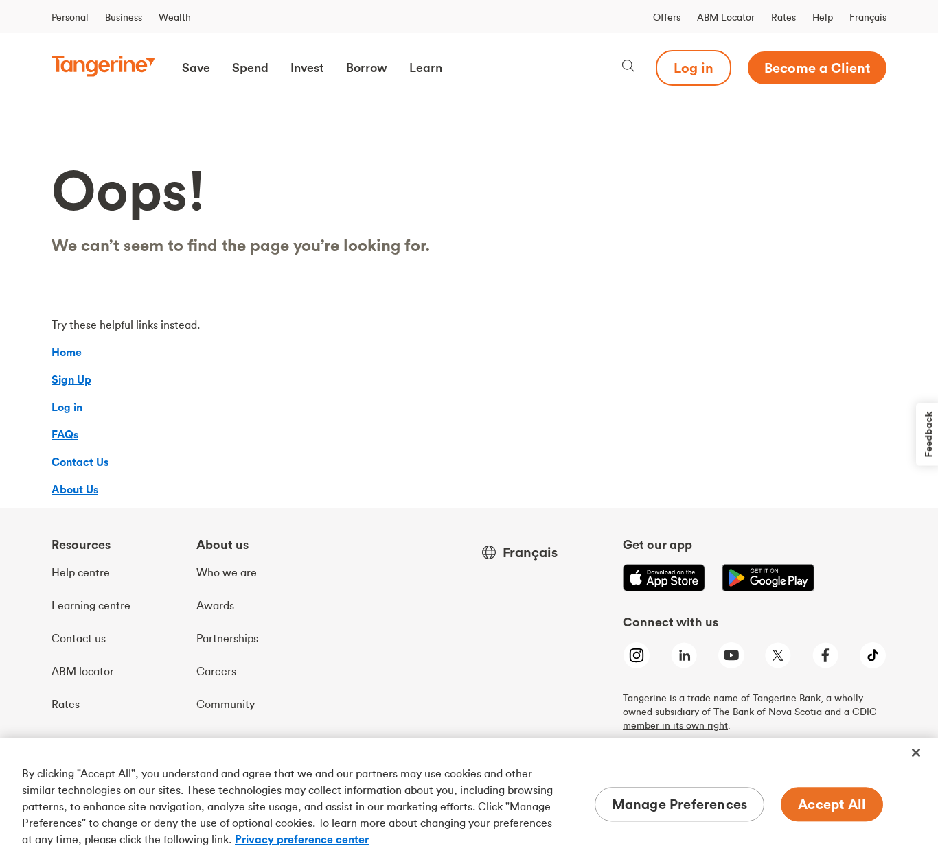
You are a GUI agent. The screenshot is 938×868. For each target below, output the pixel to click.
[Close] (916, 753)
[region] (469, 803)
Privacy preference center (302, 839)
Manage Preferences (680, 803)
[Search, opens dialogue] (628, 67)
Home (67, 352)
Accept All (832, 803)
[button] (196, 68)
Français (867, 17)
